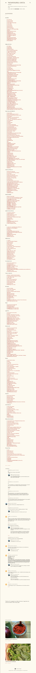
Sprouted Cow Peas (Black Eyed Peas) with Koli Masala (15, 136)
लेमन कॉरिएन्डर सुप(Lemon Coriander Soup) (13, 308)
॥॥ (10, 461)
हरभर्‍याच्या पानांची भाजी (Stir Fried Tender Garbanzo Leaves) (15, 109)
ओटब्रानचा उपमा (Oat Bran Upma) (11, 31)
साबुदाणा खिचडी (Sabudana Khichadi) (12, 38)
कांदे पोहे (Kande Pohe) (10, 32)
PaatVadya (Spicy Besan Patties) (11, 134)
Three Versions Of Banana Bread (12, 279)
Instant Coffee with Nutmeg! (11, 289)
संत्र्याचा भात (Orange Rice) (10, 236)
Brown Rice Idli (9, 19)
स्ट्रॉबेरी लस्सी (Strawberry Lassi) (11, 39)
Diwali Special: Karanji (10, 425)
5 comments (9, 640)
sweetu (9, 516)
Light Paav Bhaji (9, 337)
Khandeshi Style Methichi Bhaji (11, 127)
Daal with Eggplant (10, 120)
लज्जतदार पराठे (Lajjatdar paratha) (11, 223)
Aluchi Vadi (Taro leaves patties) (12, 312)
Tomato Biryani (9, 230)
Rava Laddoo (9, 249)
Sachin (9, 545)
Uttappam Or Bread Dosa (11, 336)
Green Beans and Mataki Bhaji (11, 124)
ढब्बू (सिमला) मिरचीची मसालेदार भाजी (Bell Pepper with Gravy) (15, 90)
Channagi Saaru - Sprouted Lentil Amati (13, 117)
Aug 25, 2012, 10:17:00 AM (16, 474)
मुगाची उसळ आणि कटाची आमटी (10, 144)
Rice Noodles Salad (10, 400)
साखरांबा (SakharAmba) (10, 192)
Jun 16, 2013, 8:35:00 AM (14, 516)
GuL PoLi (8, 426)
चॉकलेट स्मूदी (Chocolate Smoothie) (12, 295)
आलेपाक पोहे (8, 30)
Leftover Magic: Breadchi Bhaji (11, 22)
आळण (7, 71)
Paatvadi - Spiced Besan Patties (11, 316)
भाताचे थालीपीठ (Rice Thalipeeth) (11, 35)
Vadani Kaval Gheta (16, 3)
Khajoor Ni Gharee (10, 243)
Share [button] (6, 465)
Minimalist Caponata (10, 397)
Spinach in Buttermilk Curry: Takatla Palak (13, 135)
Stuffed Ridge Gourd (10, 69)
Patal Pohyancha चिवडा (10, 410)
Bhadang (8, 361)
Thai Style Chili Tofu (10, 399)
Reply (9, 489)
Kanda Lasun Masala (11, 639)
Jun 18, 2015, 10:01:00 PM (16, 564)
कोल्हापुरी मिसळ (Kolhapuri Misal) (11, 436)
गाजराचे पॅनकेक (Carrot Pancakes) (11, 34)
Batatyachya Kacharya (10, 49)
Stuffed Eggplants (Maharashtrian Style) (13, 137)
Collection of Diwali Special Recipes (12, 457)
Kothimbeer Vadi (9, 432)
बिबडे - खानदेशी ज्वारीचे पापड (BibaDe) (11, 445)
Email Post (8, 465)
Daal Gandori (9, 123)
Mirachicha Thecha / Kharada (11, 176)
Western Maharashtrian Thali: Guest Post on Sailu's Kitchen (16, 455)
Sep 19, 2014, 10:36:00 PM (15, 537)
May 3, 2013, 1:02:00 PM (13, 503)
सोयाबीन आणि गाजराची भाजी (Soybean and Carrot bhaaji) (14, 166)
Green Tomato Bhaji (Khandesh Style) (12, 125)
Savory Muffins (9, 278)
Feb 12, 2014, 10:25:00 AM (16, 526)
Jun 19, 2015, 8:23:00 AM (16, 574)
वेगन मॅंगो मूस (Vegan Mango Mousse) (12, 271)
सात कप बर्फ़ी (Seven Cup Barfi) (11, 259)
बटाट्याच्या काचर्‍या (9, 77)
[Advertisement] (18, 611)
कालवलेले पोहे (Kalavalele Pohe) (11, 33)
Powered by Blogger (18, 668)
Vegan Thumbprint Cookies (11, 282)
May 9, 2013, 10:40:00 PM (16, 510)
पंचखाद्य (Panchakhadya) (10, 417)
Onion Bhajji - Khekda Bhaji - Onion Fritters (13, 315)
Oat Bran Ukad (9, 23)
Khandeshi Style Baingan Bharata (12, 58)
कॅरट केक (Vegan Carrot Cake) (11, 284)
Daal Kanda (8, 121)
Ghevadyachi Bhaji (10, 661)
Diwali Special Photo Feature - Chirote (13, 409)
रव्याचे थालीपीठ (8, 36)
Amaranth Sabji (9, 47)
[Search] (30, 2)
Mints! (11, 474)
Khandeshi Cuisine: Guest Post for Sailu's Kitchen (14, 454)
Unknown (9, 555)
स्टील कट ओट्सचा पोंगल (10, 40)
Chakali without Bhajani (10, 406)
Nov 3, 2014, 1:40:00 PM (16, 549)
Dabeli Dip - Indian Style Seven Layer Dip (13, 314)
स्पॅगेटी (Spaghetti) (9, 402)
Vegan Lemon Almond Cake (11, 281)
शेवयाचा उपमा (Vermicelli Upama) (11, 37)
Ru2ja (9, 570)
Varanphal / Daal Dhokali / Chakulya (12, 335)
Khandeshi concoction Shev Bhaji (12, 429)
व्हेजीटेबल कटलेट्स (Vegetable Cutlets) (12, 324)
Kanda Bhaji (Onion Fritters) (11, 368)
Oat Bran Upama (9, 24)
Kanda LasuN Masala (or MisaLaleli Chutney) (13, 428)
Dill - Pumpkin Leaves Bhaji (11, 53)
